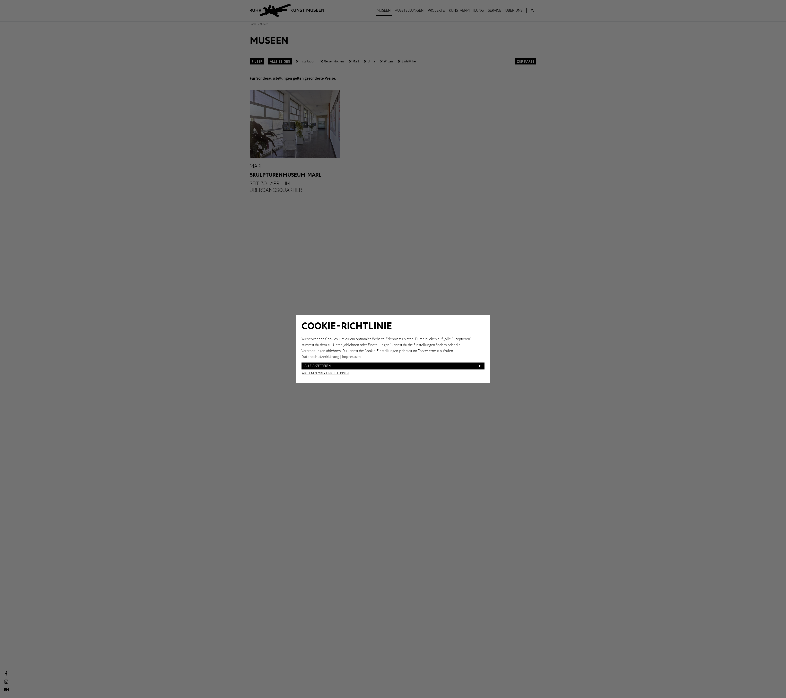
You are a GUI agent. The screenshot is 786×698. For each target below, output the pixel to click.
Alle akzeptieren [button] (318, 366)
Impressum (351, 356)
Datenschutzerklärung (320, 356)
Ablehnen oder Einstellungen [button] (325, 373)
